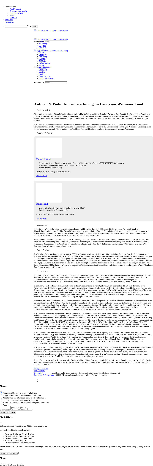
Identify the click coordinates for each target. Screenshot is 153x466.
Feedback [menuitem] (13, 18)
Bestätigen (14, 453)
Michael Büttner (43, 159)
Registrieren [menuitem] (9, 22)
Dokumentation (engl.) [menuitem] (18, 11)
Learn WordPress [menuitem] (16, 13)
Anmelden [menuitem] (9, 20)
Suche (29, 26)
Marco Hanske (42, 204)
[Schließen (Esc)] (1, 391)
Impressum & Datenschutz (44, 375)
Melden (12, 412)
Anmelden (38, 67)
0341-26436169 (41, 176)
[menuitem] (79, 7)
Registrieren (47, 67)
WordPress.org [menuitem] (15, 9)
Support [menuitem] (13, 15)
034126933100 (41, 218)
